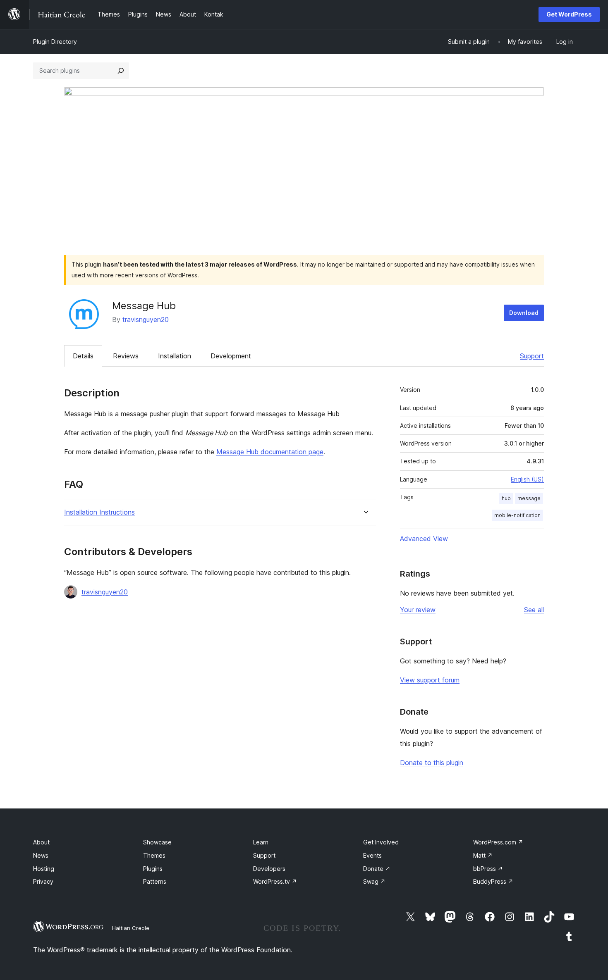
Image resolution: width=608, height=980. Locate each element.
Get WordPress (569, 14)
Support (532, 356)
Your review (418, 610)
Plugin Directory (55, 41)
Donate (376, 868)
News (40, 855)
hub (506, 498)
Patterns (154, 881)
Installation (174, 356)
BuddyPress (493, 881)
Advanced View (424, 538)
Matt (483, 855)
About (41, 842)
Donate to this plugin (431, 762)
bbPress (488, 868)
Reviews (126, 356)
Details (83, 356)
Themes (154, 855)
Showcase (157, 842)
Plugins (153, 868)
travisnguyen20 (145, 319)
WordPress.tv (275, 881)
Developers (269, 868)
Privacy (43, 881)
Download (524, 312)
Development (231, 356)
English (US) (527, 479)
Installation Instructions (99, 512)
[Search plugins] (121, 70)
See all (534, 610)
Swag (374, 881)
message (529, 498)
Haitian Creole (130, 928)
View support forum (430, 680)
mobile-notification (517, 515)
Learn (260, 842)
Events (372, 855)
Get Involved (381, 842)
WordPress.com (498, 842)
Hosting (43, 868)
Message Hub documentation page (269, 452)
